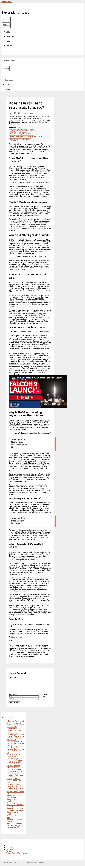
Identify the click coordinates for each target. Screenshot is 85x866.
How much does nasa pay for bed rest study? (15, 809)
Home (8, 32)
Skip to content (6, 2)
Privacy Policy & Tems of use (16, 853)
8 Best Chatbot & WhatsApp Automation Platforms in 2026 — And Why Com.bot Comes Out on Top (15, 776)
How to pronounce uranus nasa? (14, 796)
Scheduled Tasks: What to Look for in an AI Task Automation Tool (15, 723)
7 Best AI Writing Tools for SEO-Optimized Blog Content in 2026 (15, 769)
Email (45, 694)
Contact (9, 46)
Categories (10, 36)
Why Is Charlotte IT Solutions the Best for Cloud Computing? (15, 764)
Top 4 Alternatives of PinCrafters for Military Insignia (15, 743)
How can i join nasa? (14, 803)
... (9, 660)
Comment (12, 677)
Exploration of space (15, 12)
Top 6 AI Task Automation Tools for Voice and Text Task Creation (15, 729)
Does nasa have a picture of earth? (13, 826)
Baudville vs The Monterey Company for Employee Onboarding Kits (15, 750)
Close (19, 127)
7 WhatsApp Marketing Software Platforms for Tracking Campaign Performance (15, 737)
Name (11, 694)
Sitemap (9, 851)
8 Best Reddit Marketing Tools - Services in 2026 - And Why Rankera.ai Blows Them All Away (15, 786)
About (8, 41)
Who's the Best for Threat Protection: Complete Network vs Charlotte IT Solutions (15, 757)
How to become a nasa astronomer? (15, 792)
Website (42, 696)
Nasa (21, 637)
